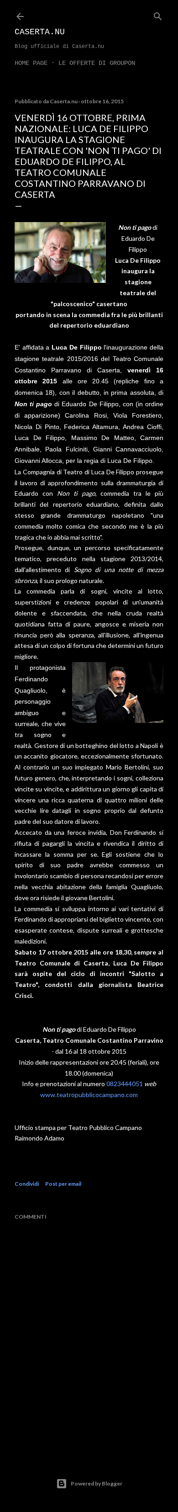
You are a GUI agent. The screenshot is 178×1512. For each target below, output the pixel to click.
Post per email (63, 1183)
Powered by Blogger (96, 1483)
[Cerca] (157, 14)
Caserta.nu (40, 32)
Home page (31, 63)
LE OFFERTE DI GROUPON (96, 63)
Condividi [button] (27, 1183)
